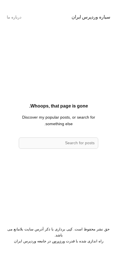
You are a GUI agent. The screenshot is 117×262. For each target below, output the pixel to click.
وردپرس (58, 241)
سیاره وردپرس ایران (91, 16)
